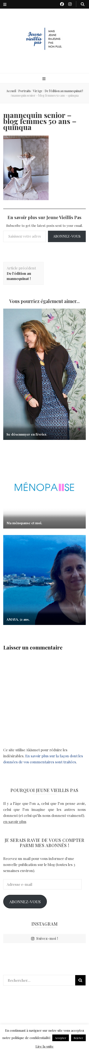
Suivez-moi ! (47, 938)
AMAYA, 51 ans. (18, 619)
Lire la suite (44, 1046)
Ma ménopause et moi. (24, 523)
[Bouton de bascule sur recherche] (82, 4)
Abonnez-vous (67, 236)
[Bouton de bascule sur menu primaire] (44, 79)
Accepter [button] (60, 1038)
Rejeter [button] (78, 1038)
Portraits (24, 91)
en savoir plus (14, 821)
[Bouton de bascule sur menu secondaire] (4, 4)
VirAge (37, 91)
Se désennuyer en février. (26, 434)
